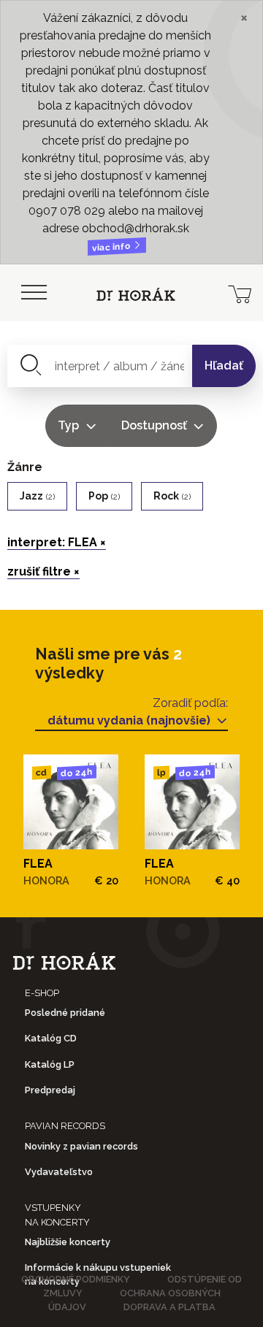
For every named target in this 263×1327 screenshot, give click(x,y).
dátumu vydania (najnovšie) (130, 720)
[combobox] (100, 366)
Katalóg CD (51, 1038)
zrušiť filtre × (43, 571)
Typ (70, 425)
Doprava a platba (169, 1306)
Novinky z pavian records (81, 1146)
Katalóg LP (50, 1064)
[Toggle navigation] (34, 293)
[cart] (239, 293)
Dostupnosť (155, 425)
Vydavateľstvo (59, 1171)
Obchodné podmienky (75, 1279)
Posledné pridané (65, 1012)
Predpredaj (50, 1090)
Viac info (112, 247)
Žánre (24, 467)
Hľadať (224, 365)
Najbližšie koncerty (67, 1241)
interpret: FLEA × (56, 542)
